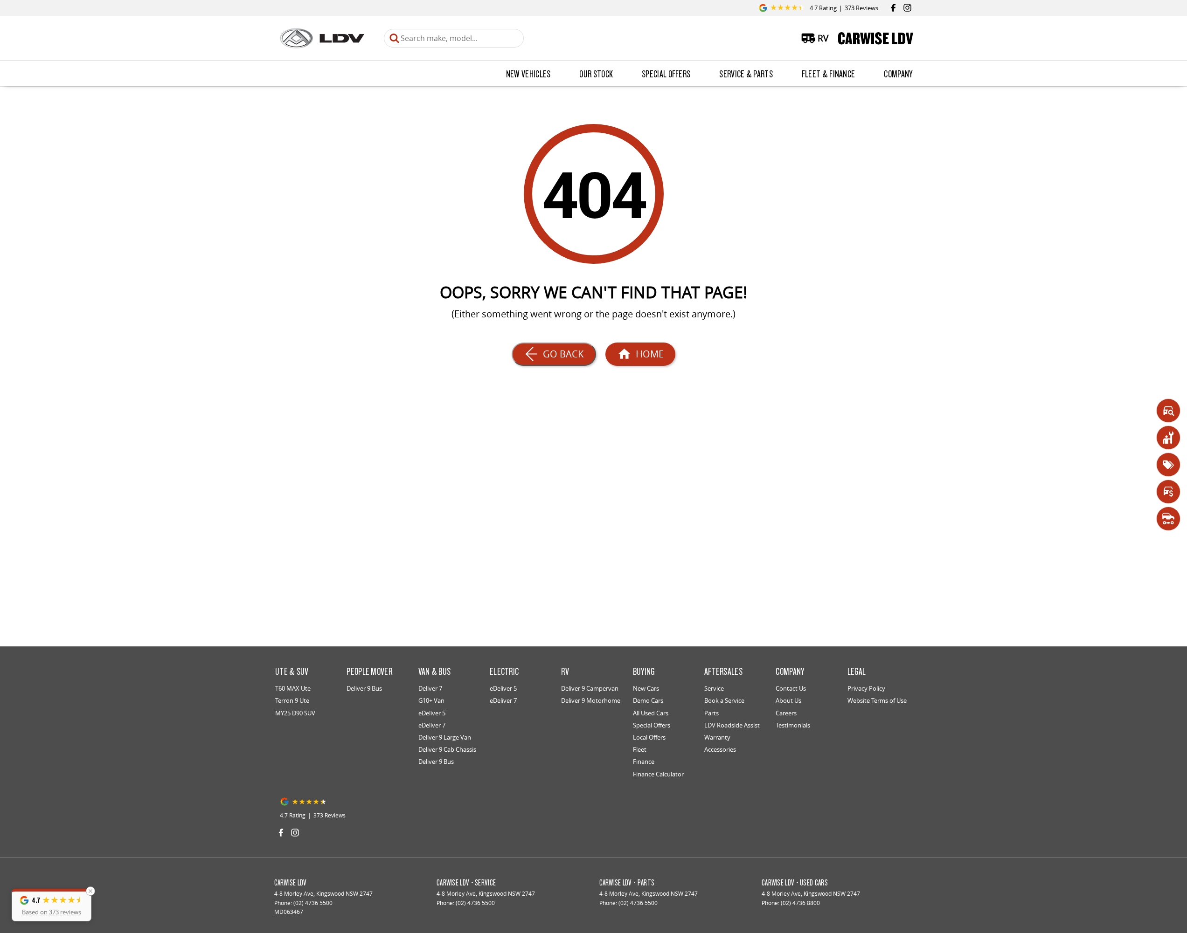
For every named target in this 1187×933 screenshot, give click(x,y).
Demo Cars (648, 700)
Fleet (639, 749)
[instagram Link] (907, 8)
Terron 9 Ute (292, 700)
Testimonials (793, 725)
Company (898, 74)
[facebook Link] (893, 8)
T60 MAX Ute (293, 688)
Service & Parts (746, 74)
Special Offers (666, 74)
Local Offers (649, 737)
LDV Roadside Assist (732, 725)
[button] (51, 905)
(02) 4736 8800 (800, 903)
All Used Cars (650, 713)
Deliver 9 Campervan (589, 688)
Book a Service (724, 700)
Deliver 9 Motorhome (590, 700)
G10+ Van (431, 700)
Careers (786, 713)
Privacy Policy (866, 688)
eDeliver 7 (431, 725)
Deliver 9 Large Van (444, 737)
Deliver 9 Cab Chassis (447, 749)
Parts (711, 713)
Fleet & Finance (828, 74)
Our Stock (596, 74)
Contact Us (791, 688)
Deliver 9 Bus (364, 688)
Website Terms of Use (877, 700)
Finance (643, 761)
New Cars (646, 688)
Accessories (720, 749)
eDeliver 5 (431, 713)
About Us (788, 700)
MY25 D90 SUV (295, 713)
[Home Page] (322, 38)
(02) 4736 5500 (313, 903)
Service (714, 688)
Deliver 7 (430, 688)
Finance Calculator (658, 774)
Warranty (717, 737)
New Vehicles (528, 74)
